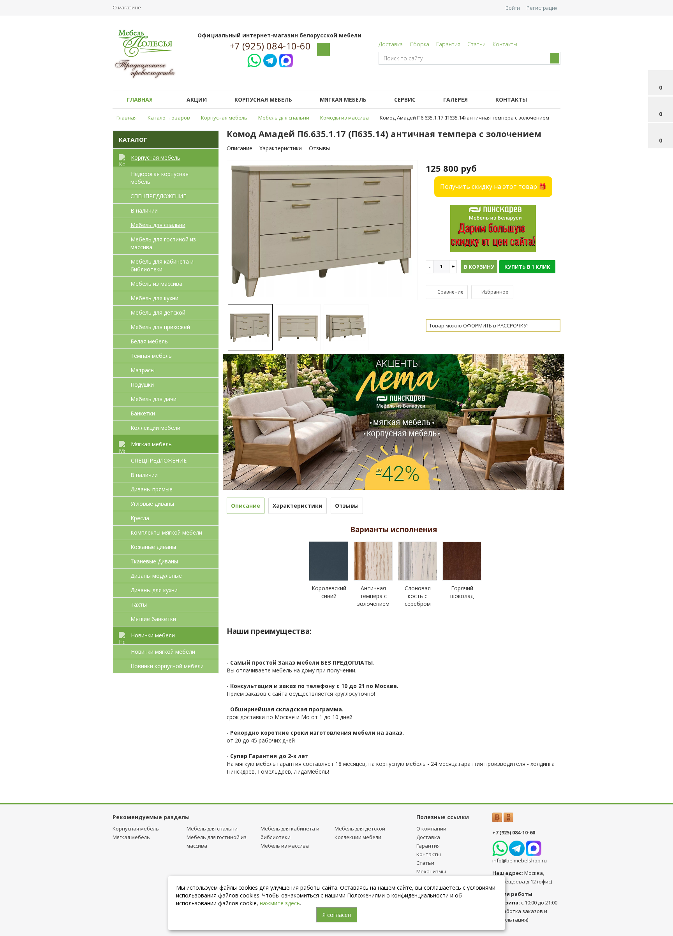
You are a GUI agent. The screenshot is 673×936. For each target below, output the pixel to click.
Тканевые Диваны (154, 561)
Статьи (476, 44)
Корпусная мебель (263, 99)
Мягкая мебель (343, 99)
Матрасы (142, 370)
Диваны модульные (156, 575)
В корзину (479, 266)
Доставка (391, 44)
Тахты (138, 604)
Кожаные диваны (153, 547)
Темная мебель (151, 355)
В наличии (144, 210)
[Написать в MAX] (286, 59)
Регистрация (542, 7)
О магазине (127, 7)
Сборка (419, 44)
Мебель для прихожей (160, 327)
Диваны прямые (151, 489)
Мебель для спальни (157, 225)
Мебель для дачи (153, 399)
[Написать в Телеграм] (270, 59)
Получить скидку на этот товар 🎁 (493, 186)
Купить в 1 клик (527, 266)
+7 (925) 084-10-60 (270, 46)
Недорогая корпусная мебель (159, 177)
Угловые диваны (152, 503)
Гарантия (448, 44)
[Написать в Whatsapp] (254, 59)
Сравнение (449, 292)
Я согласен (336, 914)
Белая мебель (149, 341)
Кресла (139, 518)
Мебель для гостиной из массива (163, 243)
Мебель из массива (156, 283)
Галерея (455, 99)
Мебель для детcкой (157, 312)
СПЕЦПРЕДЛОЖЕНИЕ (158, 196)
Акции (197, 99)
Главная (140, 99)
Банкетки (142, 413)
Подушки (142, 384)
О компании (431, 828)
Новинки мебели (153, 635)
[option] (322, 230)
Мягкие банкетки (153, 619)
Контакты (505, 44)
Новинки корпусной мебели (167, 666)
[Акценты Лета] (394, 421)
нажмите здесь (280, 903)
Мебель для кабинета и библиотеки (162, 265)
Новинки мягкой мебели (163, 651)
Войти (513, 7)
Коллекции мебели (155, 427)
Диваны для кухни (154, 590)
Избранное (494, 292)
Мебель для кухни (154, 298)
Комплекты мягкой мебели (166, 532)
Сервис (405, 99)
